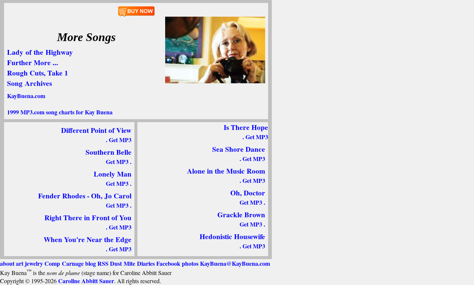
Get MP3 (120, 139)
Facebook (168, 263)
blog (90, 263)
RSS (103, 263)
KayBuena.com (26, 95)
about (7, 263)
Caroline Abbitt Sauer (86, 280)
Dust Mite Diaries (132, 263)
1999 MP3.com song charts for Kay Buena (60, 112)
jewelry (34, 263)
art (19, 263)
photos (190, 263)
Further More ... (32, 62)
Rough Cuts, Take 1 (37, 73)
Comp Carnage (64, 263)
